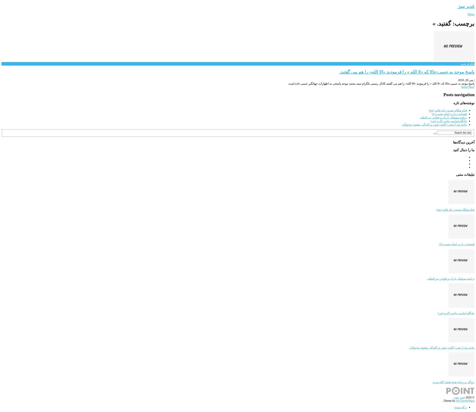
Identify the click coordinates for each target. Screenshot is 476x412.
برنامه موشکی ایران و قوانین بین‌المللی (443, 117)
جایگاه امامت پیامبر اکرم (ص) (448, 121)
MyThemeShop (465, 400)
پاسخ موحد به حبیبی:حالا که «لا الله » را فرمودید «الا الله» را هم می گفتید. (407, 72)
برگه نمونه (460, 407)
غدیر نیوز (466, 6)
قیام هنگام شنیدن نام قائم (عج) (448, 110)
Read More (468, 87)
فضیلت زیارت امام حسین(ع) (449, 114)
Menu (471, 14)
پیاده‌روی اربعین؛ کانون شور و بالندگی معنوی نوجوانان (434, 124)
